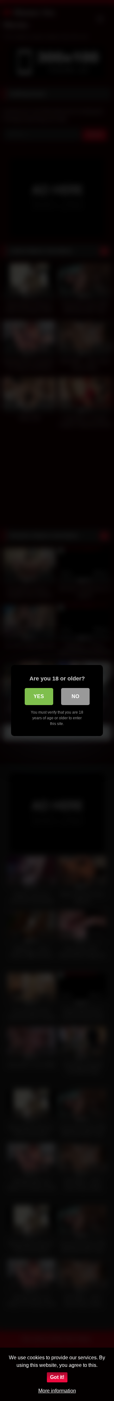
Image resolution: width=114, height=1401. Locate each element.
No (75, 696)
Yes (39, 696)
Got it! (57, 1377)
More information (57, 1390)
